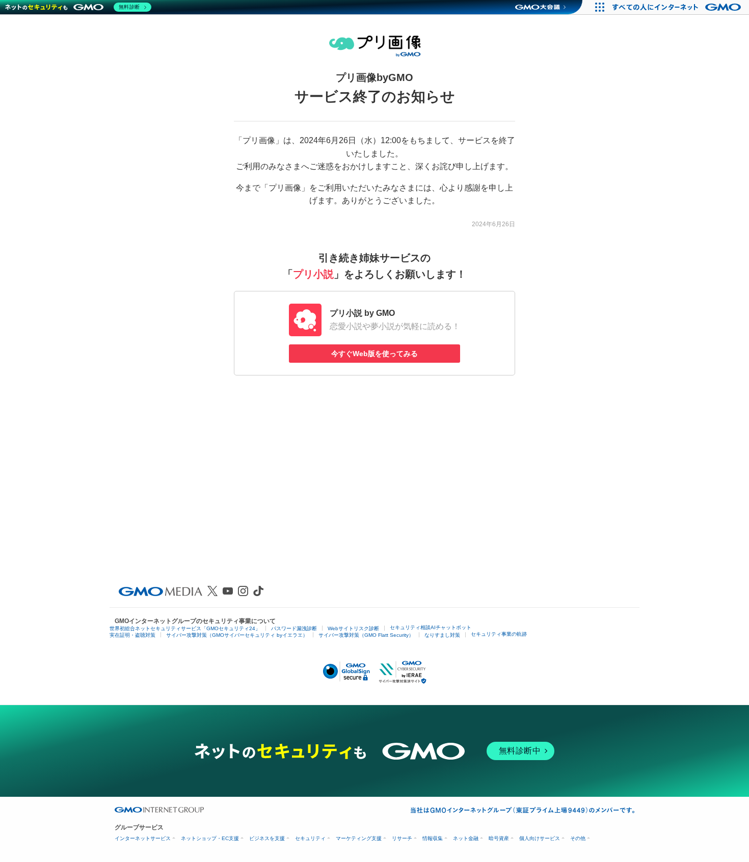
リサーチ (402, 838)
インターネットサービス (143, 838)
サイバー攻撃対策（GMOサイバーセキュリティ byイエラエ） (237, 635)
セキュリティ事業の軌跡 (499, 634)
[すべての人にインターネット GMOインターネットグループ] (678, 7)
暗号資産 (499, 838)
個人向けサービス (539, 838)
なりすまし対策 (442, 635)
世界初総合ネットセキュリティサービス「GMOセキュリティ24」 (185, 628)
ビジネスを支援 (267, 838)
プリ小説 (313, 274)
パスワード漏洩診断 (294, 628)
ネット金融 (465, 838)
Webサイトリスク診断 (353, 628)
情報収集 (432, 838)
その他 (577, 838)
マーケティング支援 (359, 838)
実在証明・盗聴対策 (132, 635)
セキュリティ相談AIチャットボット (430, 627)
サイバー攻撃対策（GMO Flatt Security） (366, 635)
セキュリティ (310, 838)
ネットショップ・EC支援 (210, 838)
